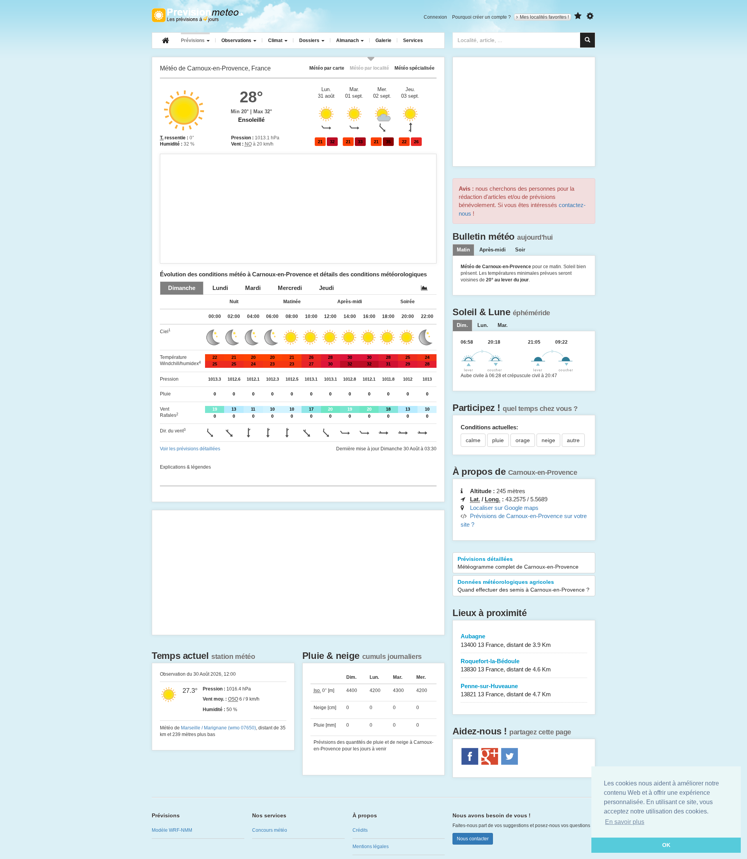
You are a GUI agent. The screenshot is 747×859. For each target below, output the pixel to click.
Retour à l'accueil (197, 15)
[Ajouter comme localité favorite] (578, 16)
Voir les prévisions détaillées (190, 448)
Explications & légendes (185, 467)
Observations (237, 40)
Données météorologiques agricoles (523, 586)
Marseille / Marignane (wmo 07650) (218, 728)
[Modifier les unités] (590, 16)
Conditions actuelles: (489, 427)
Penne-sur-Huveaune (506, 690)
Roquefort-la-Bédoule (506, 665)
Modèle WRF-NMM (172, 830)
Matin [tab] (463, 250)
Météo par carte (326, 67)
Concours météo (269, 830)
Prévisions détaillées (518, 563)
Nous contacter (473, 838)
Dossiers (310, 40)
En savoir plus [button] (624, 822)
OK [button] (666, 845)
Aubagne (506, 640)
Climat (276, 40)
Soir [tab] (520, 250)
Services (413, 40)
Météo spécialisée (415, 67)
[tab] (181, 287)
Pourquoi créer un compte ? (481, 17)
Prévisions (193, 40)
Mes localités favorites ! (544, 17)
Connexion (435, 17)
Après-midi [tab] (492, 250)
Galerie (383, 40)
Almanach (348, 40)
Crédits (360, 830)
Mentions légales (370, 846)
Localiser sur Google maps (504, 507)
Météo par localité (369, 67)
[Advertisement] (298, 208)
